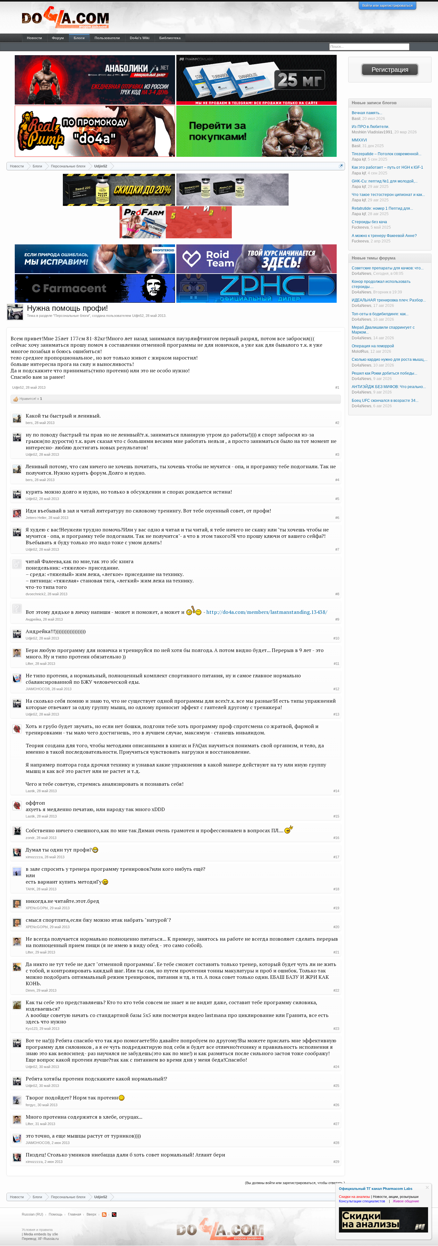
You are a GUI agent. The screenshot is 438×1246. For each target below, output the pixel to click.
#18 (336, 889)
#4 (337, 480)
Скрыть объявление (427, 1187)
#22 (336, 990)
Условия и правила (37, 1230)
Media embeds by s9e (41, 1234)
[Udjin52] (15, 312)
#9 (337, 619)
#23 (336, 1028)
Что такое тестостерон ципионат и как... (388, 194)
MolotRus (360, 351)
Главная (74, 1214)
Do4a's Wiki (139, 38)
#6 (337, 518)
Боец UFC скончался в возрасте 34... (385, 400)
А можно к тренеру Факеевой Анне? (384, 235)
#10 (336, 638)
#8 (337, 594)
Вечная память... (367, 113)
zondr (30, 838)
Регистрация (390, 69)
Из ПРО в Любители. (370, 126)
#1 (337, 387)
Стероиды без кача (369, 222)
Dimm (30, 990)
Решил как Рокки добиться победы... (384, 373)
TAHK (30, 889)
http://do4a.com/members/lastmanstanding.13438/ (266, 611)
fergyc (31, 1105)
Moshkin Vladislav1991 (372, 132)
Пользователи (107, 38)
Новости (34, 38)
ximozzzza (34, 857)
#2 (337, 423)
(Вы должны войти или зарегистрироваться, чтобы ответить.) (295, 1183)
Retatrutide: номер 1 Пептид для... (382, 208)
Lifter (29, 663)
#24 (336, 1067)
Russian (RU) (32, 1214)
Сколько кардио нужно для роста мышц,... (389, 359)
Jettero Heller (36, 518)
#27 (336, 1124)
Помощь (56, 1214)
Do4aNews (361, 273)
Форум (58, 38)
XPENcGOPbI (37, 908)
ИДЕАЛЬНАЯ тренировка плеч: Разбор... (389, 300)
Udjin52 (138, 316)
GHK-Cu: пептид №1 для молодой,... (384, 181)
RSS (104, 1214)
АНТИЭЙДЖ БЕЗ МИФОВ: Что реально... (389, 387)
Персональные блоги (72, 316)
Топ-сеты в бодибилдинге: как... (380, 314)
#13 (336, 714)
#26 (336, 1105)
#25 (336, 1086)
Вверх (92, 1214)
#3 (337, 454)
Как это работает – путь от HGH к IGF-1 (387, 167)
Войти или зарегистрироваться (387, 5)
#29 (336, 1162)
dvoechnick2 (36, 594)
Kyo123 (32, 1028)
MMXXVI (359, 140)
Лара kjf (359, 159)
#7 (337, 549)
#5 (337, 499)
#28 (336, 1143)
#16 (336, 838)
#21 (336, 952)
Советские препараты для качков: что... (388, 268)
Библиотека (170, 38)
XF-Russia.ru (48, 1239)
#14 (336, 791)
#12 (336, 689)
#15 (336, 816)
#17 (336, 857)
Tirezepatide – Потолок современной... (386, 154)
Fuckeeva (360, 227)
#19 (336, 908)
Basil (356, 118)
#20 (336, 927)
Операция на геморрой (373, 346)
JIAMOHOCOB (38, 689)
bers (29, 423)
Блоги (79, 38)
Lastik (30, 791)
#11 (336, 663)
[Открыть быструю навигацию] (341, 166)
